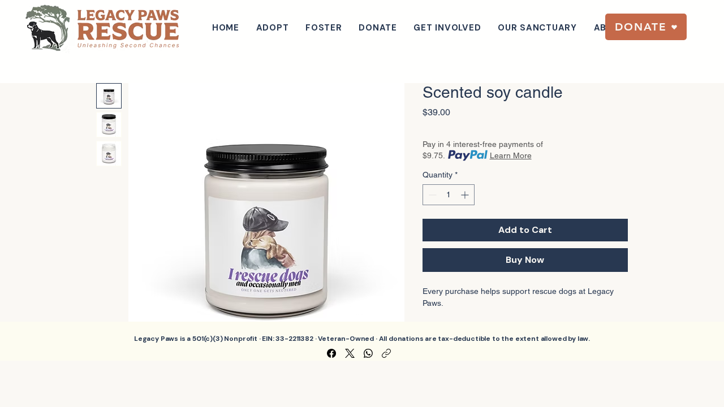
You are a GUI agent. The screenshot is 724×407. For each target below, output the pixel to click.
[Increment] (466, 195)
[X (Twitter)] (350, 353)
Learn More (511, 155)
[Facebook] (331, 353)
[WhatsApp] (368, 353)
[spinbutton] (448, 195)
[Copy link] (386, 353)
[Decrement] (431, 195)
